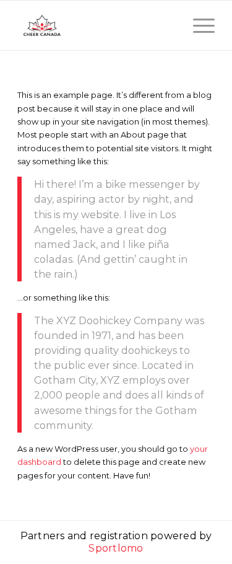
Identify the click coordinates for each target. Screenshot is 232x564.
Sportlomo (115, 548)
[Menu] (198, 25)
